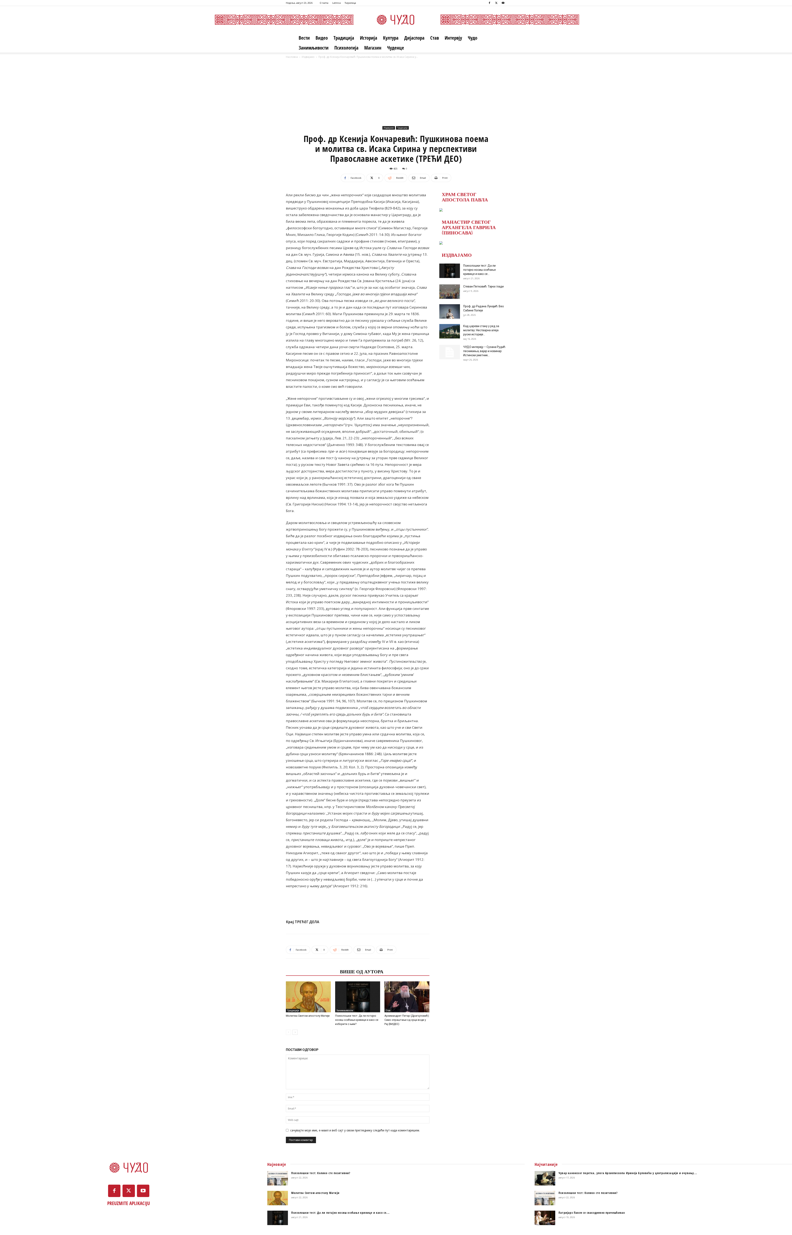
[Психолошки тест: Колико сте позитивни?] (277, 1178)
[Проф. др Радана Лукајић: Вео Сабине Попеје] (449, 311)
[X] (496, 3)
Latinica (336, 2)
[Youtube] (503, 3)
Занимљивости (314, 47)
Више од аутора (361, 971)
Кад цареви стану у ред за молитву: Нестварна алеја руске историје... (481, 330)
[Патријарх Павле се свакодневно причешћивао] (545, 1218)
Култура (390, 37)
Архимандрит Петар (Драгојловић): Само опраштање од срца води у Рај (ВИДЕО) (406, 1020)
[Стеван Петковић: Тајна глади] (449, 291)
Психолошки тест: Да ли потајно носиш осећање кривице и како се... (479, 270)
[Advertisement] (396, 94)
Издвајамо (308, 57)
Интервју (453, 37)
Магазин (372, 47)
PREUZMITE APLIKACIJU (128, 1203)
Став (434, 37)
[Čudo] (396, 19)
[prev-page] (288, 1032)
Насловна (292, 57)
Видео (322, 37)
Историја (368, 37)
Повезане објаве (311, 971)
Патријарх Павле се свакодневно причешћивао (592, 1213)
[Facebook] (489, 3)
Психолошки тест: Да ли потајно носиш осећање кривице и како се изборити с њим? (356, 1020)
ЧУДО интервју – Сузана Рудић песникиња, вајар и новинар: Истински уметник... (484, 351)
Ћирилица (350, 2)
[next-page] (295, 1032)
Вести (304, 37)
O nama (324, 2)
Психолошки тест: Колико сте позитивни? (320, 1173)
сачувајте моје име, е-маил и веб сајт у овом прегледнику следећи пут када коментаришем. (355, 1130)
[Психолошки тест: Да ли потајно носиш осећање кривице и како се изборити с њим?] (357, 996)
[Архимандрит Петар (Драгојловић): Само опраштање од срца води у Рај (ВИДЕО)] (406, 996)
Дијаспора (414, 37)
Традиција (344, 37)
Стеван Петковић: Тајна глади (483, 286)
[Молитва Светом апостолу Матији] (308, 996)
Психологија (346, 47)
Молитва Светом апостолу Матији (308, 1015)
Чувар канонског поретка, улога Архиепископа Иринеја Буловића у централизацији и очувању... (628, 1173)
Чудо (472, 37)
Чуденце (395, 47)
